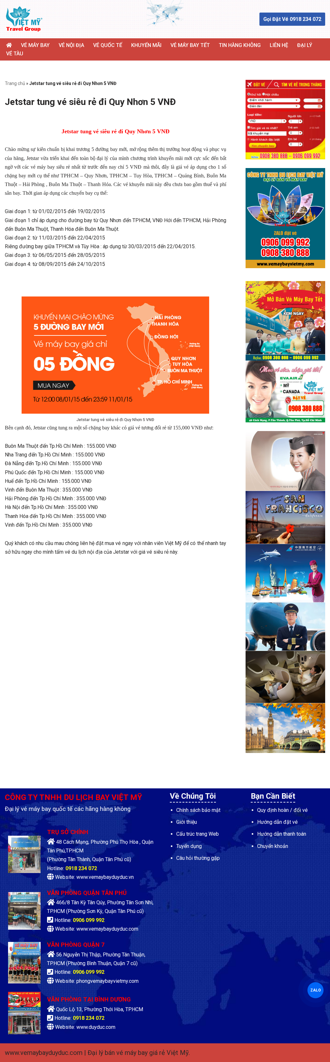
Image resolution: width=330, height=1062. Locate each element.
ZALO (315, 990)
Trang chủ (15, 83)
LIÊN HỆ (279, 45)
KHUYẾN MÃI (146, 45)
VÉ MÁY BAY (35, 45)
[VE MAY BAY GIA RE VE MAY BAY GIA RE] (24, 19)
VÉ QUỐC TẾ (107, 45)
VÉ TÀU (14, 54)
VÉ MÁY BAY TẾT (190, 45)
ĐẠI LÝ (304, 45)
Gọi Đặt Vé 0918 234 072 (292, 19)
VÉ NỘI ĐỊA (71, 45)
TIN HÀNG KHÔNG (240, 45)
